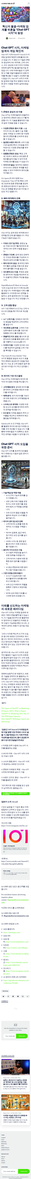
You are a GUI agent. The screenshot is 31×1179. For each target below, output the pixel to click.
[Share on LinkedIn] (13, 996)
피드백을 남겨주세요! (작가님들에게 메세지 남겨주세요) (15, 793)
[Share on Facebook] (8, 996)
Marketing (5, 991)
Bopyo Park (12, 38)
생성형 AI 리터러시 (5, 1149)
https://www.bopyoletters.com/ (17, 942)
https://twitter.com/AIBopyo (17, 948)
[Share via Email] (23, 996)
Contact (3, 1162)
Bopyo (20, 1178)
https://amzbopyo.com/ (11, 932)
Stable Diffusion (5, 1147)
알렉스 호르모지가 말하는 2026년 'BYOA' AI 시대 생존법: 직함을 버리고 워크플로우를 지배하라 (15, 1082)
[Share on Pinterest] (18, 996)
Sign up (3, 1156)
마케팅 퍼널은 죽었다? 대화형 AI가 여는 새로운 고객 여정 (15, 1116)
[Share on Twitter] (3, 996)
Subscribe (22, 1036)
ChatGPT (3, 1137)
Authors (3, 1160)
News (2, 1145)
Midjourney (4, 1143)
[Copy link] (28, 996)
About (2, 1158)
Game (2, 1139)
